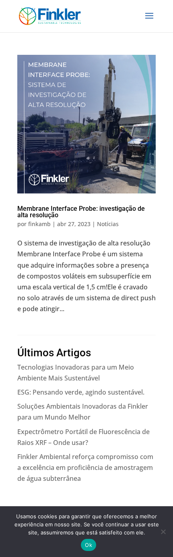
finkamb (39, 224)
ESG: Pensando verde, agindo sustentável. (80, 392)
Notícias (108, 224)
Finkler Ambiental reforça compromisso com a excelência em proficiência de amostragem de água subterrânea (85, 467)
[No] (163, 532)
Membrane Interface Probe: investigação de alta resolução (81, 212)
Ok (88, 545)
